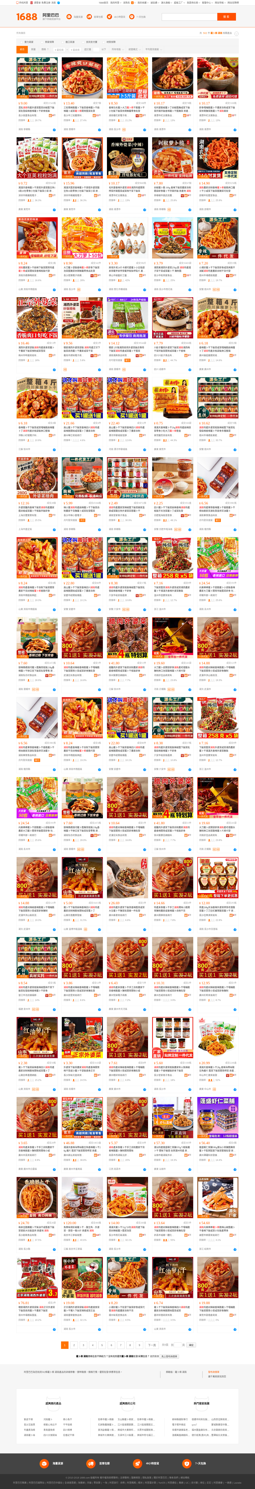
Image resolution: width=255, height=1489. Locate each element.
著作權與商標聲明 (109, 1477)
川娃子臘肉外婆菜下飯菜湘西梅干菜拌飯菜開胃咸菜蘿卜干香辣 (172, 349)
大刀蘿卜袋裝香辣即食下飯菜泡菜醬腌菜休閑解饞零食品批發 (81, 269)
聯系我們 (173, 1477)
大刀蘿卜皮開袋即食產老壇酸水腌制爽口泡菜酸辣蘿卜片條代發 (172, 669)
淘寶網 (81, 1483)
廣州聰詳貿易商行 (118, 1075)
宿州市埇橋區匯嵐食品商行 (28, 1315)
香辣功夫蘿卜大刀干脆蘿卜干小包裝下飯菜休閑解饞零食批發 (127, 109)
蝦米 (140, 1483)
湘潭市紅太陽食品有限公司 (164, 115)
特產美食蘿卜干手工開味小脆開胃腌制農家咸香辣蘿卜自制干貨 (172, 909)
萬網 (181, 1483)
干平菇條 (67, 1424)
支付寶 (194, 1483)
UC (187, 1483)
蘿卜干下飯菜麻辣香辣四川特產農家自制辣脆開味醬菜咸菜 (172, 1309)
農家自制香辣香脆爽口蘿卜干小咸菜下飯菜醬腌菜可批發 (217, 189)
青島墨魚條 (49, 1430)
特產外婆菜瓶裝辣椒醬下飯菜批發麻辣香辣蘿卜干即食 (127, 589)
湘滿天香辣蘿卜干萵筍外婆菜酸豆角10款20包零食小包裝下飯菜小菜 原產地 (36, 189)
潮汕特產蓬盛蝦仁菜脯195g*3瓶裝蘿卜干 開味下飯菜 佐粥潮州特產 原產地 (172, 1149)
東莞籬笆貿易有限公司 (164, 435)
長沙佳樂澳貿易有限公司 (209, 915)
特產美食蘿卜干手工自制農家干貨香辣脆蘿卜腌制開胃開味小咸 (127, 989)
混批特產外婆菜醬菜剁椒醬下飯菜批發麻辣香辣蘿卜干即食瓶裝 (36, 109)
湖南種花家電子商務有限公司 (119, 115)
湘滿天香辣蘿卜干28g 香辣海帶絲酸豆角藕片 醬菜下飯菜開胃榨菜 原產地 (217, 1069)
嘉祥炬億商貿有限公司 (164, 1315)
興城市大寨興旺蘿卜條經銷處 (132, 1430)
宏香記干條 (68, 1435)
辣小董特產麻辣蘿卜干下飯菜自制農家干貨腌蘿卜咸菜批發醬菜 (81, 509)
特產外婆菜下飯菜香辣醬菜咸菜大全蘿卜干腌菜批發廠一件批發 (127, 909)
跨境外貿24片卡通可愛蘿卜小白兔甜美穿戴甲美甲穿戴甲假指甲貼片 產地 (127, 269)
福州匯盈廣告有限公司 (203, 1430)
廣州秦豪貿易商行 (118, 915)
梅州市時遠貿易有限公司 (28, 355)
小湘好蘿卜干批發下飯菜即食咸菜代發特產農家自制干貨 (127, 1309)
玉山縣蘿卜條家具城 (128, 1419)
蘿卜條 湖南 (181, 1372)
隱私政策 (146, 1477)
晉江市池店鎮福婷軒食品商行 (28, 995)
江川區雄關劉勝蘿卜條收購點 (132, 1424)
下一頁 (152, 1345)
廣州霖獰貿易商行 (163, 915)
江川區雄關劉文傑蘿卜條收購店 (153, 1424)
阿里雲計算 (150, 1483)
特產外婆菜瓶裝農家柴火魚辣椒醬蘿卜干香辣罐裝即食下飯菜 (172, 1069)
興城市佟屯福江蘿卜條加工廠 (151, 1435)
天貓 (89, 1483)
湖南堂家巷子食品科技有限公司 (119, 515)
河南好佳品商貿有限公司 (164, 675)
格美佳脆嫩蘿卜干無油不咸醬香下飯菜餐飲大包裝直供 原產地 (36, 1229)
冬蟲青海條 (29, 1430)
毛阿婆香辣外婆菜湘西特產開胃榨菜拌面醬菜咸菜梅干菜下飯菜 (127, 189)
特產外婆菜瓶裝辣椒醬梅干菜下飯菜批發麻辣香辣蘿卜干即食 (36, 989)
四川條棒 (67, 1430)
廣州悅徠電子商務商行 (119, 995)
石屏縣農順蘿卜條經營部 (110, 1424)
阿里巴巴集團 (20, 1483)
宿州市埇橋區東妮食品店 (209, 435)
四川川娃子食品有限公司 (164, 355)
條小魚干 (67, 1419)
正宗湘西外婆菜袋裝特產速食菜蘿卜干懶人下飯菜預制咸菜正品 (81, 1309)
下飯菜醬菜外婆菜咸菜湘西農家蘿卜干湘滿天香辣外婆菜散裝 (172, 589)
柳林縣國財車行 (180, 1419)
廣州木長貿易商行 (27, 1155)
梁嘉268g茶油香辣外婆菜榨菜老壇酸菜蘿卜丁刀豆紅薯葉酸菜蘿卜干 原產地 (217, 909)
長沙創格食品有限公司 (28, 1235)
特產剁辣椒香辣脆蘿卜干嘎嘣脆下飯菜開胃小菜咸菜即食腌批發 (81, 669)
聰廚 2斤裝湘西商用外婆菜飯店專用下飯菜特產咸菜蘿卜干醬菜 (126, 349)
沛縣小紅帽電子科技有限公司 (28, 435)
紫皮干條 (28, 1419)
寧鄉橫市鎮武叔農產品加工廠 (164, 195)
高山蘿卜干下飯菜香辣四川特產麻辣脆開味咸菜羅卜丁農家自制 (81, 429)
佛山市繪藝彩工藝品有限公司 (119, 275)
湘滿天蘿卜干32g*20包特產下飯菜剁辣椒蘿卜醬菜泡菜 (127, 1229)
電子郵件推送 (179, 1424)
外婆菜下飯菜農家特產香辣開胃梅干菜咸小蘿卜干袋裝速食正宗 (81, 1069)
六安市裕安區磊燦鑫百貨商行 (119, 595)
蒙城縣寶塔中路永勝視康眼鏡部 (227, 1424)
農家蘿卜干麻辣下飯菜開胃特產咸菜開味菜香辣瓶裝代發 (36, 269)
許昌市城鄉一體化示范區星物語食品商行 (164, 1235)
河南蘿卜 (47, 1419)
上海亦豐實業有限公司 (28, 515)
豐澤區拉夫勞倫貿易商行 (223, 1435)
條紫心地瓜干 (50, 1424)
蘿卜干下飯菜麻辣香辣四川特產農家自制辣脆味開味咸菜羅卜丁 (81, 909)
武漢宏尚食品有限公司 (74, 675)
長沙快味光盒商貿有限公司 (74, 1075)
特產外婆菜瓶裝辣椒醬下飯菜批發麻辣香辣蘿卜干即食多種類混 (217, 429)
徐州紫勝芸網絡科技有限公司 (119, 675)
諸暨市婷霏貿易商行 (209, 1235)
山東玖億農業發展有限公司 (74, 915)
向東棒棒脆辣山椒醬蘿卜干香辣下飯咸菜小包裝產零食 (217, 1229)
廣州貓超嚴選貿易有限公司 (209, 355)
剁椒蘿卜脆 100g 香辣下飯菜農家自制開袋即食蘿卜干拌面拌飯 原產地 (172, 189)
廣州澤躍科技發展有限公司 (209, 1155)
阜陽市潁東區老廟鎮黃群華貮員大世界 (191, 1430)
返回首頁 (154, 1356)
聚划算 (97, 1483)
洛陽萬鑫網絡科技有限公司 (185, 1435)
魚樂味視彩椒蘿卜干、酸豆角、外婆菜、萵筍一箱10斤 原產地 (81, 1229)
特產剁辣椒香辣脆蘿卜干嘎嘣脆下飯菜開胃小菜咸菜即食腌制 (217, 669)
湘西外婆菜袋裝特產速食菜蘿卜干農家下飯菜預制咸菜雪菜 (36, 349)
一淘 (105, 1483)
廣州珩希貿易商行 (208, 995)
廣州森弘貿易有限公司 (74, 1155)
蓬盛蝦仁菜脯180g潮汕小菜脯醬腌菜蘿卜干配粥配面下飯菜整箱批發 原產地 (217, 1149)
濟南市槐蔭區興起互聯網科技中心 (28, 595)
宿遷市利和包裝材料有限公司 (206, 1419)
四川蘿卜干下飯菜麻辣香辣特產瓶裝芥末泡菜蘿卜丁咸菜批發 (172, 509)
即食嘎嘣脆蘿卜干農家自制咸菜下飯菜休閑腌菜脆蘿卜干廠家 (217, 109)
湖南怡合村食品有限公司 (28, 675)
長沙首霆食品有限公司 (28, 115)
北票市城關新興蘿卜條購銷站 (151, 1430)
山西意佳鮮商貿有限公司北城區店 (228, 1419)
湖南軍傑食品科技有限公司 (209, 515)
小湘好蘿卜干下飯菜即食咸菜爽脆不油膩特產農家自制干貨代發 (217, 269)
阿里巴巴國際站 (36, 1483)
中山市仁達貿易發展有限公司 (209, 1075)
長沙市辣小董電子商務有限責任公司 (74, 515)
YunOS (161, 1483)
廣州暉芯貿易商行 (73, 435)
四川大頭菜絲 (50, 1435)
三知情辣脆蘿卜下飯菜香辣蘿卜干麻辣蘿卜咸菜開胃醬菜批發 (81, 109)
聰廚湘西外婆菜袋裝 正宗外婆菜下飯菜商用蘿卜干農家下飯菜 (36, 1309)
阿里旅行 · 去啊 (117, 1483)
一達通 (228, 1483)
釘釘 (209, 1483)
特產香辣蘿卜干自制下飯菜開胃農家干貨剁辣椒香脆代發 (36, 589)
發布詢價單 (213, 1372)
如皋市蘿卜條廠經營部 (148, 1419)
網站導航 (185, 1477)
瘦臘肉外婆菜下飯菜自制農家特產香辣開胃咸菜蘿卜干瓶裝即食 (127, 669)
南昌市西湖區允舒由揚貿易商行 (119, 1155)
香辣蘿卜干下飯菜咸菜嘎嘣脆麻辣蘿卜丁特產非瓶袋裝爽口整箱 (217, 349)
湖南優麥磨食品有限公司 (74, 1315)
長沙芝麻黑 (29, 1424)
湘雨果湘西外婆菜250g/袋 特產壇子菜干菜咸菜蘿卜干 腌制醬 (172, 269)
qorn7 (194, 1424)
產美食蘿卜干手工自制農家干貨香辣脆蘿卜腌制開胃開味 (127, 1149)
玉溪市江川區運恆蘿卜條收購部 (133, 1435)
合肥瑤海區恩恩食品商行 (164, 515)
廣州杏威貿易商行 (163, 995)
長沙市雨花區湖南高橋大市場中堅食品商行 (119, 1235)
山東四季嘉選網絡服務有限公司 (28, 1075)
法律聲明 (124, 1477)
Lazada (237, 1483)
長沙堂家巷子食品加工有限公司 (164, 1075)
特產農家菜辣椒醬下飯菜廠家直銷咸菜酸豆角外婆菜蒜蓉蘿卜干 (127, 509)
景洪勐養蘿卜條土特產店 (110, 1430)
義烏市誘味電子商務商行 (74, 355)
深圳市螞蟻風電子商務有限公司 (28, 195)
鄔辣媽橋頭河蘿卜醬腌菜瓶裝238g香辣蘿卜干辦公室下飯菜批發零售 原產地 (36, 669)
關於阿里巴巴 (160, 1477)
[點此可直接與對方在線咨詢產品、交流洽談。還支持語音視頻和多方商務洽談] (54, 129)
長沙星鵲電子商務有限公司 (74, 275)
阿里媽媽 (131, 1483)
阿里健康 (218, 1483)
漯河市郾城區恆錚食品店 (119, 435)
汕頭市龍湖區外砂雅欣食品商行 (164, 1155)
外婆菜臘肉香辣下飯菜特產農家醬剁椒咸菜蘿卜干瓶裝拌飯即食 (36, 509)
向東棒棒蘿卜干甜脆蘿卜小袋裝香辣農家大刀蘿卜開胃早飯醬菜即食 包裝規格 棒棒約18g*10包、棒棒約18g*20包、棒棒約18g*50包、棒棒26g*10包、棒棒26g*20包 (217, 589)
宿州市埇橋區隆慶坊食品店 (209, 275)
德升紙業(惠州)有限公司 (204, 1435)
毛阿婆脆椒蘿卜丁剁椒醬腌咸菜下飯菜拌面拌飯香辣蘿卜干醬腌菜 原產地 (172, 109)
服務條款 (135, 1477)
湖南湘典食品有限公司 (119, 355)
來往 (202, 1483)
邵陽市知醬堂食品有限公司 (209, 195)
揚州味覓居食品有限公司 (119, 1315)
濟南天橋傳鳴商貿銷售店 (28, 275)
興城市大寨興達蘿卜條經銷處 (112, 1435)
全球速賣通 (70, 1483)
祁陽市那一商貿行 (208, 595)
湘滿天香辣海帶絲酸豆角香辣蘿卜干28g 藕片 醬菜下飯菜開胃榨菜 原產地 (82, 1149)
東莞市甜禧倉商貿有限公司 (209, 1315)
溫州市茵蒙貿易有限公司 (164, 595)
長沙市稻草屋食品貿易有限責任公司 (164, 275)
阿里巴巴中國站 (54, 1483)
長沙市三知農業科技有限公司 (74, 115)
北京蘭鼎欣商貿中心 (221, 1430)
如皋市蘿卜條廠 (106, 1419)
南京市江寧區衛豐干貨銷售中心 (74, 1235)
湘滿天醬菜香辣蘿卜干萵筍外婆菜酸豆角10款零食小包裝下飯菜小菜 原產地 (82, 189)
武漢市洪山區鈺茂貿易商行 (209, 675)
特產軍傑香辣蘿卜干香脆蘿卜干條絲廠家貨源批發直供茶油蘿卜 (217, 509)
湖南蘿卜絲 (29, 1435)
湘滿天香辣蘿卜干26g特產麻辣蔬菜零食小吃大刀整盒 (172, 429)
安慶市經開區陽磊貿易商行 (74, 595)
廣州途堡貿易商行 (73, 995)
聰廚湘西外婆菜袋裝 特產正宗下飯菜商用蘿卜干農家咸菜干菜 (82, 349)
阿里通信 (172, 1483)
